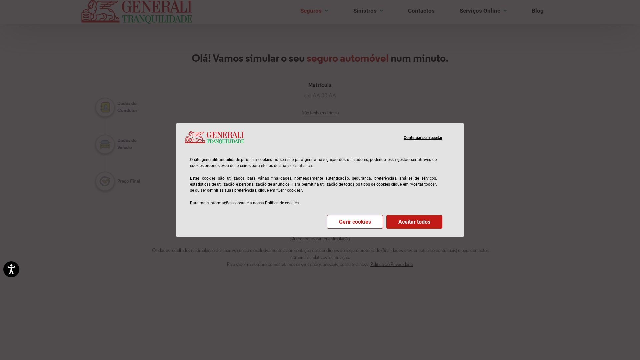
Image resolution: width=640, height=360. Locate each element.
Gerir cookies (355, 222)
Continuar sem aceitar (423, 137)
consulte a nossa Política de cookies (266, 203)
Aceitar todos (414, 222)
